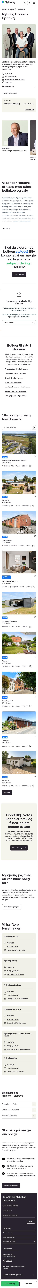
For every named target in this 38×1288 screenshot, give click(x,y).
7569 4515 (10, 992)
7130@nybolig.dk (13, 995)
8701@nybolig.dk (13, 1046)
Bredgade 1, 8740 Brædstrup (16, 1023)
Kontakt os (28, 1284)
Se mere (7, 792)
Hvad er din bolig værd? (13, 1275)
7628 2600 (8, 74)
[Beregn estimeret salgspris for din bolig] (33, 322)
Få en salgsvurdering (11, 1185)
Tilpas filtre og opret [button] (19, 848)
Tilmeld (30, 1221)
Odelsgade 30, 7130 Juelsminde (17, 999)
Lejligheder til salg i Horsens (15, 373)
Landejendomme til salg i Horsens (17, 387)
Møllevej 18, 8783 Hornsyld (16, 950)
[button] (6, 228)
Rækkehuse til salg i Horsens (15, 391)
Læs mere (5, 1268)
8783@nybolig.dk (13, 946)
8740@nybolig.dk (13, 1019)
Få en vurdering (10, 1284)
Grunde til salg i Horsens (14, 378)
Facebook (8, 82)
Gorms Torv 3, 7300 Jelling (15, 1072)
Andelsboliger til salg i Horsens (16, 369)
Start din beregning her (11, 907)
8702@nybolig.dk (11, 76)
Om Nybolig (7, 1229)
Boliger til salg (7, 1233)
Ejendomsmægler (8, 9)
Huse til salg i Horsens (13, 382)
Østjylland (21, 9)
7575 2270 (10, 1016)
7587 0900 (10, 1065)
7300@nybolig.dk (13, 1068)
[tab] (17, 452)
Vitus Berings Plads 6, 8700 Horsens (18, 1049)
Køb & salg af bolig (9, 1241)
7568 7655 (10, 943)
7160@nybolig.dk (13, 971)
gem (35, 456)
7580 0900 (10, 967)
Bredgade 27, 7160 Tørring (15, 974)
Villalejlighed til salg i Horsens (16, 396)
